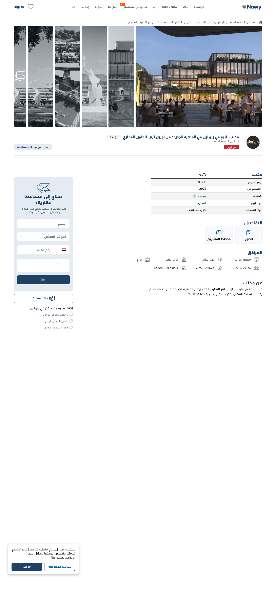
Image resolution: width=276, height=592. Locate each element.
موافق (27, 567)
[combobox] (47, 236)
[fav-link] (30, 7)
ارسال (43, 279)
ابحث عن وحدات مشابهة (32, 147)
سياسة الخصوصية (60, 567)
